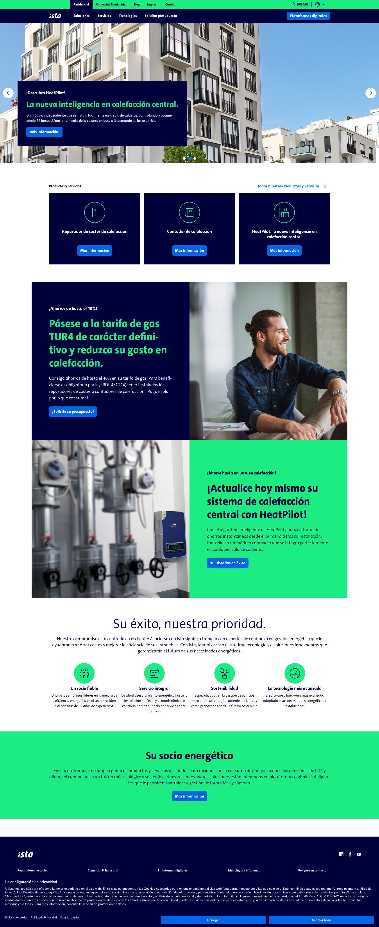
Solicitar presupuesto (161, 15)
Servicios (104, 15)
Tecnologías (128, 15)
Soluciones (81, 15)
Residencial (81, 4)
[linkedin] (341, 854)
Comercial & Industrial (111, 4)
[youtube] (358, 854)
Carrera (170, 4)
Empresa (152, 4)
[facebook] (350, 854)
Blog (137, 4)
